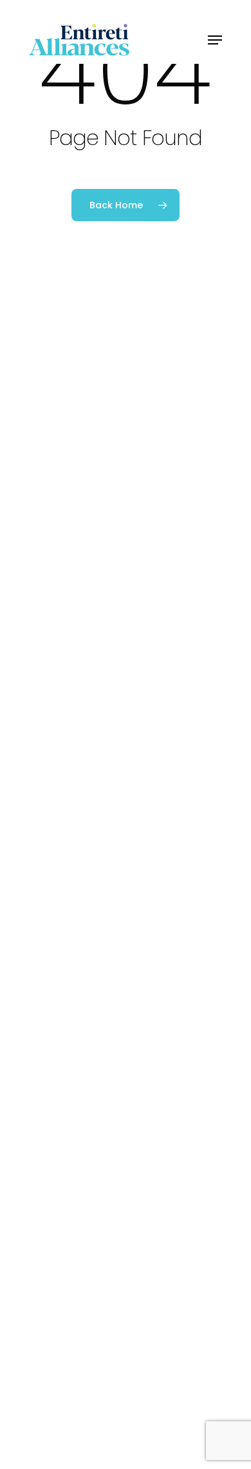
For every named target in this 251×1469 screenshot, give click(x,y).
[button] (215, 40)
